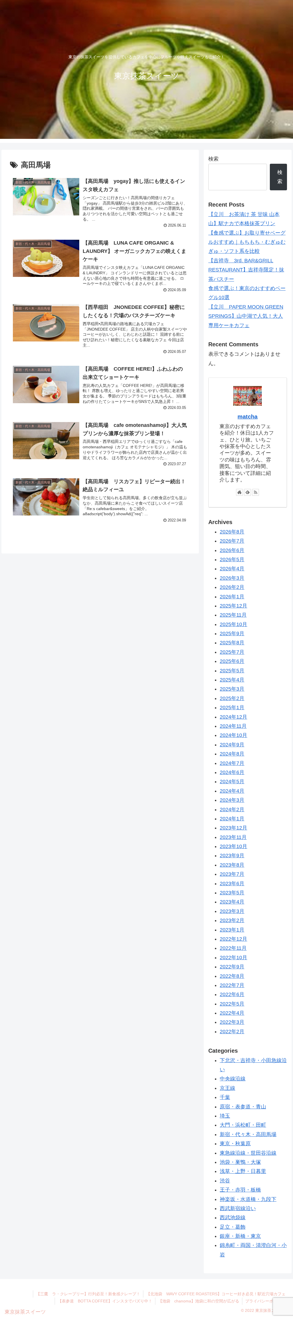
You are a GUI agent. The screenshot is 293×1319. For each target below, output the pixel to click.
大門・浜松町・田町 (243, 1125)
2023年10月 (233, 846)
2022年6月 (232, 994)
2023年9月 (232, 855)
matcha (247, 416)
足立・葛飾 (233, 1227)
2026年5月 (232, 559)
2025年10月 (233, 624)
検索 (213, 159)
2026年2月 (232, 587)
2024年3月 (232, 800)
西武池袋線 (233, 1217)
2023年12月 (233, 828)
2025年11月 (233, 615)
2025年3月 (232, 689)
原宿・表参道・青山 (243, 1107)
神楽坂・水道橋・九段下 (248, 1199)
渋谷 (225, 1181)
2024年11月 (233, 726)
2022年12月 (233, 939)
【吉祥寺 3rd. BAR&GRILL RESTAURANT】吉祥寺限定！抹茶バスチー (246, 270)
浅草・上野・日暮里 (243, 1171)
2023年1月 (232, 930)
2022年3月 (232, 1022)
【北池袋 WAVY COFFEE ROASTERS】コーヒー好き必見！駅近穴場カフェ (216, 1294)
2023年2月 (232, 920)
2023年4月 (232, 902)
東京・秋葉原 (235, 1143)
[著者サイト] (239, 492)
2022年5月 (232, 1004)
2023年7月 (232, 874)
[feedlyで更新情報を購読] (247, 492)
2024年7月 (232, 763)
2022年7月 (232, 985)
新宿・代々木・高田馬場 (248, 1134)
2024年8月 (232, 754)
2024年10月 (233, 735)
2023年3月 (232, 911)
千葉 (225, 1097)
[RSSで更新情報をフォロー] (255, 492)
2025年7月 (232, 652)
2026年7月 (232, 541)
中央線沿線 (233, 1079)
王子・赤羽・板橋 (240, 1190)
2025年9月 (232, 633)
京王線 (227, 1088)
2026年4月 (232, 568)
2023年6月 (232, 883)
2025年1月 (232, 707)
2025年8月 (232, 642)
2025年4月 (232, 680)
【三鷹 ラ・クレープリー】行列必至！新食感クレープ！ (88, 1294)
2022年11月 (233, 948)
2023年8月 (232, 865)
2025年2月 (232, 698)
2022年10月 (233, 957)
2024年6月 (232, 772)
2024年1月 (232, 819)
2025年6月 (232, 661)
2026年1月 (232, 596)
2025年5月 (232, 671)
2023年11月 (233, 837)
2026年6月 (232, 550)
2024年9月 (232, 745)
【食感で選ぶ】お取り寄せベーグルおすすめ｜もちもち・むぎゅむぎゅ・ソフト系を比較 (247, 242)
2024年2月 (232, 809)
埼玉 (225, 1116)
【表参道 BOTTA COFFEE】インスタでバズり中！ (105, 1301)
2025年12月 (233, 606)
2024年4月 (232, 791)
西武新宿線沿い (238, 1208)
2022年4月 (232, 1013)
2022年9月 (232, 967)
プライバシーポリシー (265, 1301)
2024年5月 (232, 781)
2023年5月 (232, 893)
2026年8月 (232, 532)
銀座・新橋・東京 (240, 1236)
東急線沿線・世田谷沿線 (248, 1153)
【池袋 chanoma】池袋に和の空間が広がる (198, 1301)
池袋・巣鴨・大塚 (240, 1162)
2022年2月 (232, 1031)
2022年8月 (232, 976)
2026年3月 (232, 578)
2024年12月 (233, 717)
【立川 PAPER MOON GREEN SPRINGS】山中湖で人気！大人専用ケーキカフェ (245, 316)
